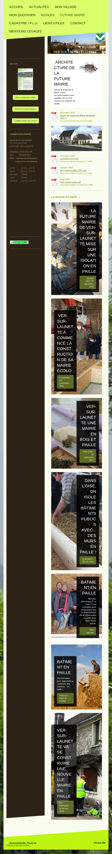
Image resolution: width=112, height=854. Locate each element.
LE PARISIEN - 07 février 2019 (64, 807)
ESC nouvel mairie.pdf (70, 182)
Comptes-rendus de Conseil (25, 121)
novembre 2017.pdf (69, 158)
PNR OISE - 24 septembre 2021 (88, 456)
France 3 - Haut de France (64, 698)
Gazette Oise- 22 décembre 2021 (89, 282)
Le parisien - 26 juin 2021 (88, 560)
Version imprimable (17, 843)
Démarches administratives (25, 109)
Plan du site (31, 843)
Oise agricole (90, 631)
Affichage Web (99, 843)
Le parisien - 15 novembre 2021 (65, 381)
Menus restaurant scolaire (25, 97)
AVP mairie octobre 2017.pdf (73, 170)
